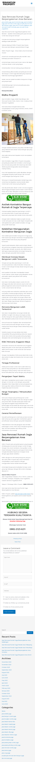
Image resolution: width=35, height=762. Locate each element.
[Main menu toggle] (31, 3)
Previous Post (17, 538)
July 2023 (4, 675)
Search (4, 630)
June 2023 (5, 677)
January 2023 (5, 691)
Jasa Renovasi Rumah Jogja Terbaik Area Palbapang (17, 644)
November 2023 (6, 664)
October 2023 (6, 667)
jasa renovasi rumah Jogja (22, 493)
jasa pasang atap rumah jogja (10, 742)
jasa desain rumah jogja (8, 726)
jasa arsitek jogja (6, 22)
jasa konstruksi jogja (17, 22)
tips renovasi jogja (7, 758)
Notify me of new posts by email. (14, 607)
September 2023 (7, 670)
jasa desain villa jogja (8, 732)
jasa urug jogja (6, 753)
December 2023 (6, 662)
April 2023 (5, 683)
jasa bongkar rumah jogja (9, 719)
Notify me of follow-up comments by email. (17, 603)
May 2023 (4, 680)
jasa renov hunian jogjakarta (21, 25)
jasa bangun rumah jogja (9, 716)
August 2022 (5, 698)
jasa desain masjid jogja (8, 724)
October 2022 (6, 693)
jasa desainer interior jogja (9, 734)
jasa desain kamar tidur (8, 721)
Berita (3, 711)
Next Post (17, 541)
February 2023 (6, 688)
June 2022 (5, 704)
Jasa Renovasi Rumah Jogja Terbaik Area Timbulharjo (17, 647)
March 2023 (5, 685)
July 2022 (4, 701)
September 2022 (7, 696)
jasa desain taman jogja (8, 729)
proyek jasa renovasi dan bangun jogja (13, 755)
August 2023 (5, 672)
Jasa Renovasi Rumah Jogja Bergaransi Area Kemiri (16, 654)
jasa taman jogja (6, 750)
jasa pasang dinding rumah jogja (11, 745)
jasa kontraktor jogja (7, 740)
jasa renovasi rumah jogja (12, 23)
